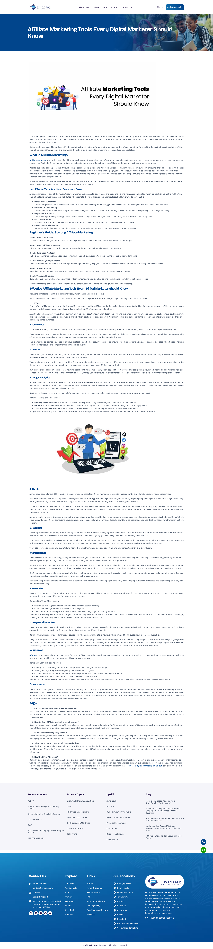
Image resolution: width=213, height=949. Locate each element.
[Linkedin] (36, 913)
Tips (105, 7)
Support (114, 7)
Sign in (160, 7)
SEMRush (34, 655)
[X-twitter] (31, 913)
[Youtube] (50, 913)
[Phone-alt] (203, 842)
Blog (148, 794)
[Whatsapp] (203, 850)
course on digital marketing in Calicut (144, 766)
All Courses (84, 7)
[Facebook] (45, 913)
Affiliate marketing (38, 160)
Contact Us (127, 7)
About (96, 7)
